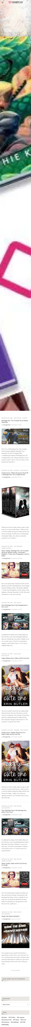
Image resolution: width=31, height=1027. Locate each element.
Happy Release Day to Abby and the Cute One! (15, 658)
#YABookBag (5, 1024)
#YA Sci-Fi (23, 1020)
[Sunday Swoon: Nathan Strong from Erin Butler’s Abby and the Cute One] (15, 761)
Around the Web (7, 418)
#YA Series (16, 1020)
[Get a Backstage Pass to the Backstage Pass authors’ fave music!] (15, 826)
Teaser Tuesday (6, 548)
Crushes (16, 470)
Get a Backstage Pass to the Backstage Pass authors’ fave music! (14, 811)
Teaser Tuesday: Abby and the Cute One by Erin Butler (14, 864)
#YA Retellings (15, 1022)
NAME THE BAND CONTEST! (10, 916)
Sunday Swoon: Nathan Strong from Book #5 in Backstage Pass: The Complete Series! (15, 474)
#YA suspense (20, 1017)
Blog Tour (17, 654)
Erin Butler (17, 418)
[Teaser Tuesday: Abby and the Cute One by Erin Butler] (15, 879)
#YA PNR (22, 1022)
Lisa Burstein (18, 546)
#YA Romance (5, 1022)
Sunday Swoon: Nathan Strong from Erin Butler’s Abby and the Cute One (14, 733)
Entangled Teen (6, 425)
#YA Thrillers (12, 1017)
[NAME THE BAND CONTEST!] (15, 935)
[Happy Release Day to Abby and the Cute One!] (15, 685)
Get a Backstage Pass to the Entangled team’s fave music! (15, 606)
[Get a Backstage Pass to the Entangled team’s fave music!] (15, 621)
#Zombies (4, 1017)
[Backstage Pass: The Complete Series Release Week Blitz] (15, 436)
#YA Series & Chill (7, 1020)
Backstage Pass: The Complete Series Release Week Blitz (15, 421)
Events (25, 418)
